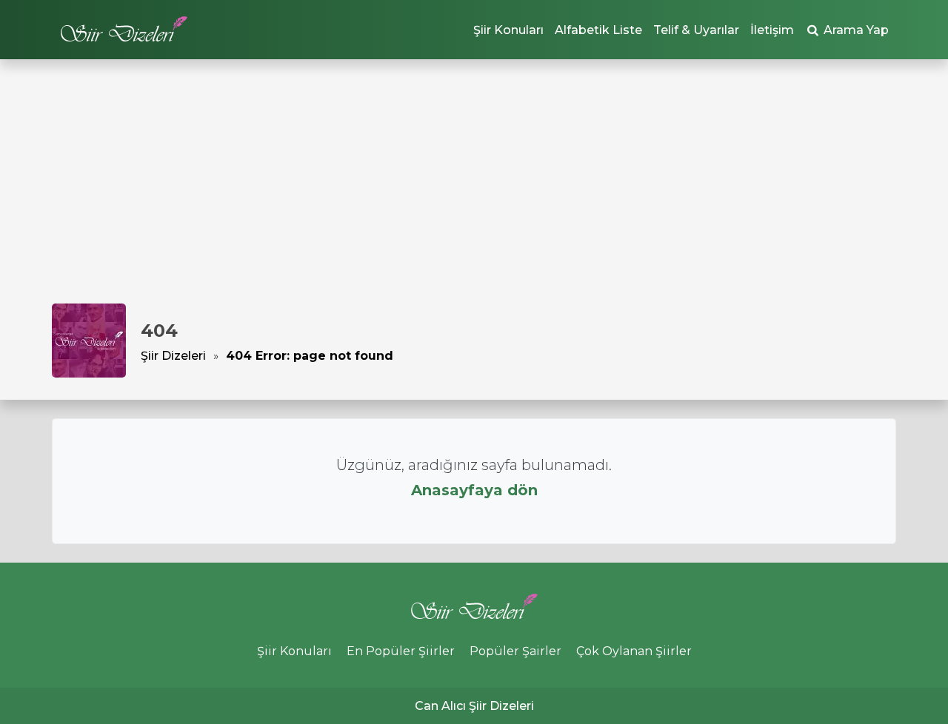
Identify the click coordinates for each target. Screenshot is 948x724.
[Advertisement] (474, 192)
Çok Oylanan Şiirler (634, 651)
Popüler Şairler (515, 651)
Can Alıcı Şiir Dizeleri (474, 706)
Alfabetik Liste (598, 30)
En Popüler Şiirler (401, 651)
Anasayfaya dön (474, 490)
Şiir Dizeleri (173, 356)
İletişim (772, 30)
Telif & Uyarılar (696, 30)
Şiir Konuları (508, 30)
